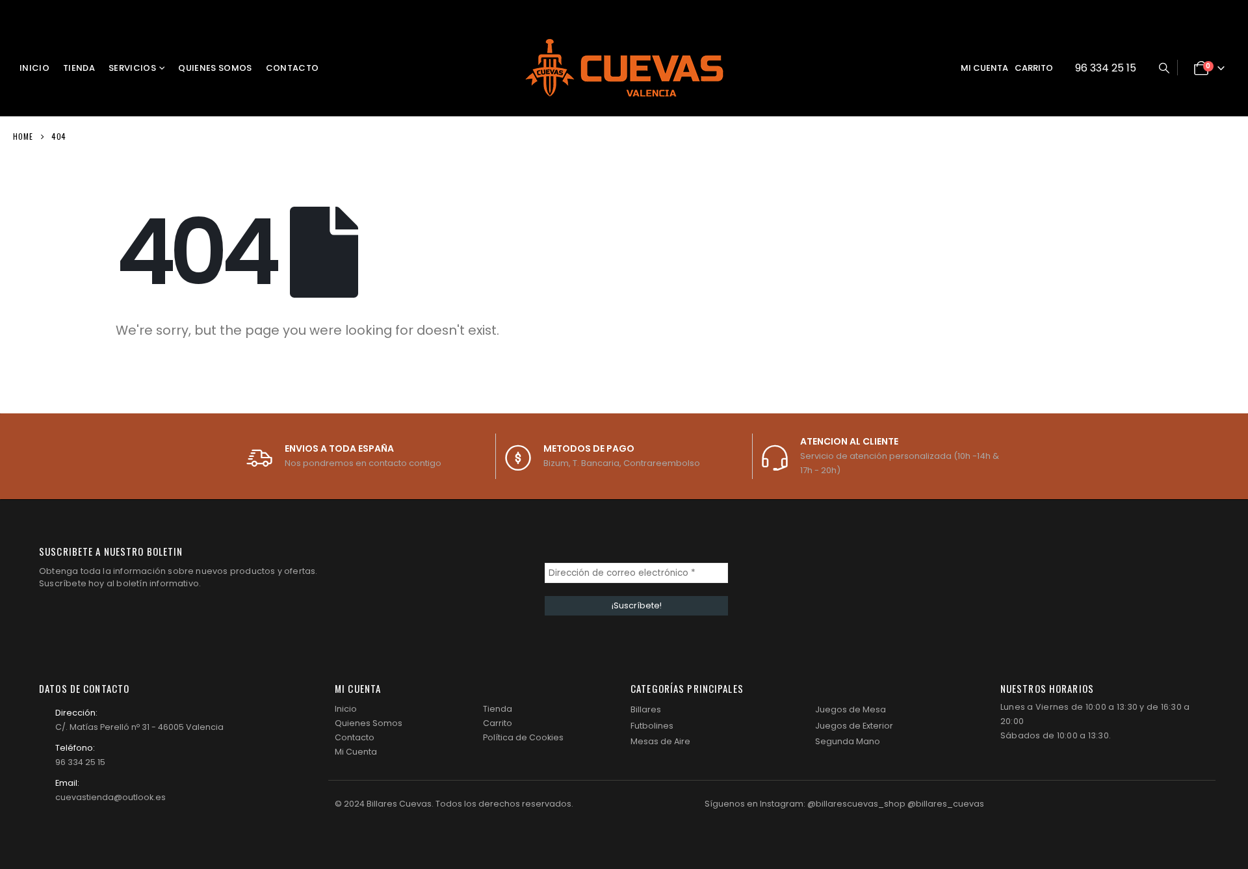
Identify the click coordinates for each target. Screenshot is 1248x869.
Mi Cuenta (356, 751)
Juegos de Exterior (854, 725)
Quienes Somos (215, 68)
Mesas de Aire (660, 741)
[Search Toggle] (1164, 68)
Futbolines (651, 725)
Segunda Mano (847, 741)
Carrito (1034, 68)
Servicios (132, 68)
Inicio (34, 68)
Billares (645, 709)
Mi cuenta (984, 68)
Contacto (292, 68)
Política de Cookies (523, 737)
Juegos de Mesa (850, 709)
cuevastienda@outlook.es (110, 797)
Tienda (79, 68)
